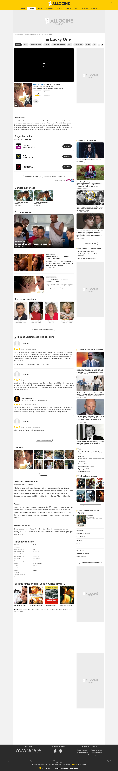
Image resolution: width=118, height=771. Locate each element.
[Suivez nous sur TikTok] (34, 751)
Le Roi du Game (81, 556)
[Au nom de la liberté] (36, 595)
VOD (76, 8)
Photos (19, 447)
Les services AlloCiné (102, 761)
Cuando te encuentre (87, 258)
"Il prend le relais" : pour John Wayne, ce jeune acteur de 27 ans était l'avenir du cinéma (90, 442)
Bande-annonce (90, 521)
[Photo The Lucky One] (23, 459)
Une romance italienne (21, 605)
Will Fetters (49, 86)
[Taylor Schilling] (36, 311)
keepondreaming (28, 398)
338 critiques (33, 400)
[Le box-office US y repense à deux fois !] (44, 231)
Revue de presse (81, 761)
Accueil (16, 34)
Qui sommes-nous (12, 761)
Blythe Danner (58, 88)
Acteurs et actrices (25, 299)
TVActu (59, 8)
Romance (82, 463)
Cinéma (31, 8)
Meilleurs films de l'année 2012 (40, 609)
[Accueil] (59, 3)
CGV (37, 761)
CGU (33, 761)
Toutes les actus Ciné (90, 243)
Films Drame (34, 34)
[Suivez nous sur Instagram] (29, 751)
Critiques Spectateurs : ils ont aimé (34, 336)
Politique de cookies (45, 761)
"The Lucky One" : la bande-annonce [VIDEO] (57, 280)
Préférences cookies (57, 761)
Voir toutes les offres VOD (32, 176)
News (23, 8)
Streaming (50, 8)
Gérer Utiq (111, 761)
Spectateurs (37, 91)
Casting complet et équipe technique (43, 329)
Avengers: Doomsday (83, 553)
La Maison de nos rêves (83, 533)
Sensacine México (87, 755)
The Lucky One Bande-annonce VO (41, 202)
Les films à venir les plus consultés (90, 562)
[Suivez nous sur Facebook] (18, 751)
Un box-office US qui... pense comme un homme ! (57, 258)
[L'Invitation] (81, 521)
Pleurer (82, 461)
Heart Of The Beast (82, 537)
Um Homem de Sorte (86, 251)
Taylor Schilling (48, 88)
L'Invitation (89, 515)
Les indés (84, 8)
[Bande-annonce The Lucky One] (23, 95)
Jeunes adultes (84, 471)
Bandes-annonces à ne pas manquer (90, 506)
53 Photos (43, 474)
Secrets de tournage (26, 481)
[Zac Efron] (20, 311)
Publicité (28, 761)
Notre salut (80, 530)
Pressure (79, 540)
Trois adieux (80, 546)
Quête (81, 456)
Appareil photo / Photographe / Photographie (91, 452)
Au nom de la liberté (36, 605)
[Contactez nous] (39, 751)
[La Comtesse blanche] (67, 595)
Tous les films (27, 34)
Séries (40, 8)
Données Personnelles (69, 761)
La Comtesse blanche (67, 605)
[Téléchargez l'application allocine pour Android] (62, 751)
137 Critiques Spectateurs (44, 440)
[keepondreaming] (17, 399)
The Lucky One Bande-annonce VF (21, 202)
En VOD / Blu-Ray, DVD (23, 140)
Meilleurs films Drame (56, 609)
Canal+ (94, 8)
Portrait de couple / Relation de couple (91, 458)
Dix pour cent (80, 550)
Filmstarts (80, 750)
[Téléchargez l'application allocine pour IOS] (56, 751)
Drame (58, 84)
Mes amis (46, 91)
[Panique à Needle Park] (51, 595)
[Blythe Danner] (51, 311)
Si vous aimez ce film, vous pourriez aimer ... (40, 583)
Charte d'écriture (91, 761)
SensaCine (94, 750)
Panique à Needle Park (52, 605)
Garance (79, 543)
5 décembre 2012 (38, 84)
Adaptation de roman (86, 466)
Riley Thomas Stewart (67, 321)
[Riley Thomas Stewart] (67, 311)
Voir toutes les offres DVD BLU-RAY (53, 176)
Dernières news (23, 212)
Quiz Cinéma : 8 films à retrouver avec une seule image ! (89, 160)
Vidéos (68, 8)
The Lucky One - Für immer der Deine (88, 254)
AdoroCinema (95, 752)
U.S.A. (34, 544)
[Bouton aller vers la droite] (102, 45)
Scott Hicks (38, 86)
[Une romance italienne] (20, 595)
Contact (4, 761)
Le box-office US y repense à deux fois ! (34, 244)
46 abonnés (25, 400)
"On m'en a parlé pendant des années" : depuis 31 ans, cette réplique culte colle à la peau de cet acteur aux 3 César (90, 208)
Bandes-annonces (25, 187)
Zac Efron (39, 88)
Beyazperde (80, 752)
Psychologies (83, 469)
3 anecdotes (36, 561)
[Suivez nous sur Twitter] (23, 751)
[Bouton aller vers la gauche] (99, 45)
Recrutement (21, 761)
